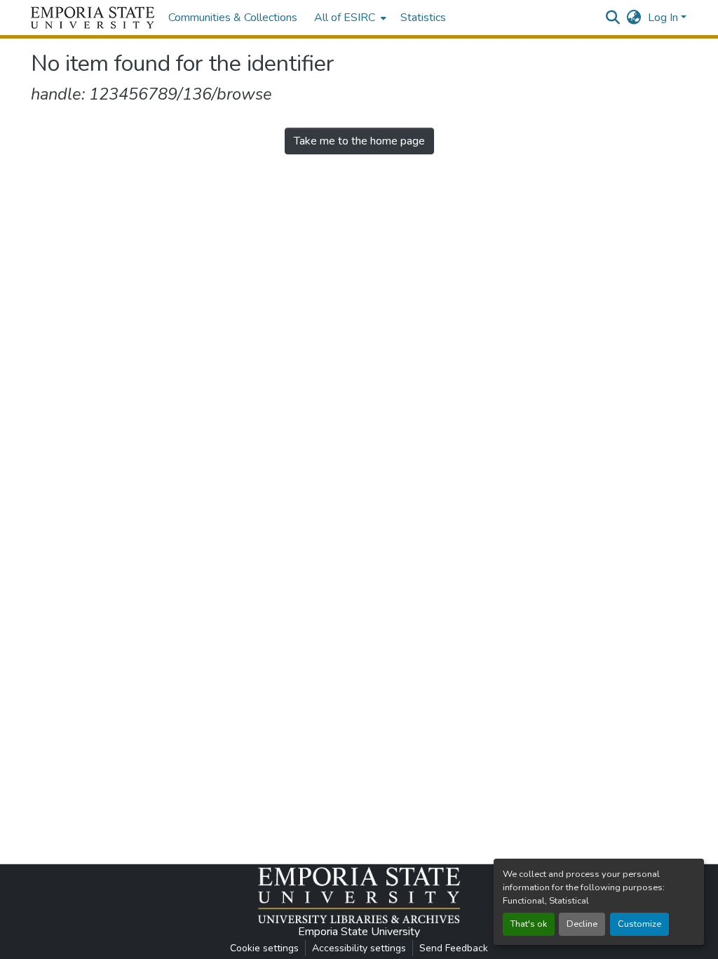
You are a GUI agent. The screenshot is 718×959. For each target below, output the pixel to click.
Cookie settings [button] (264, 948)
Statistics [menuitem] (423, 17)
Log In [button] (664, 17)
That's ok (528, 924)
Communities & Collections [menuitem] (232, 17)
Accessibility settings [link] (359, 948)
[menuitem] (348, 17)
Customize (639, 924)
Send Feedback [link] (453, 948)
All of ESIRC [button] (344, 17)
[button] (92, 17)
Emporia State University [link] (359, 931)
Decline (582, 924)
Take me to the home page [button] (359, 141)
